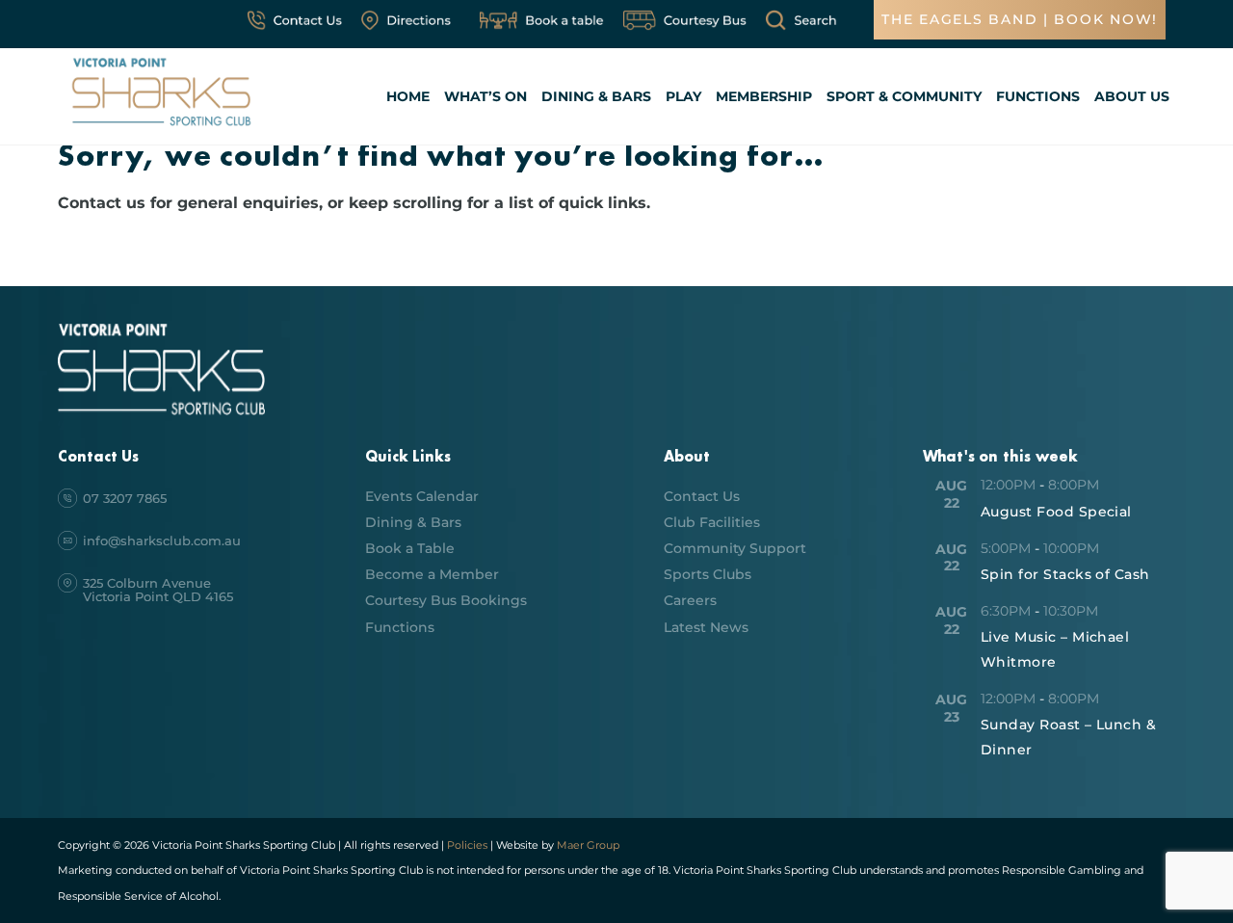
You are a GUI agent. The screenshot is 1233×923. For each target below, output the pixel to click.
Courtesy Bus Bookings (446, 600)
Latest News (706, 627)
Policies (467, 845)
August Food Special (1056, 511)
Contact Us (702, 496)
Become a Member (432, 574)
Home (408, 96)
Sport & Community (904, 96)
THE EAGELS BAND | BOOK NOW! (1019, 19)
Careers (690, 600)
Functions (1038, 96)
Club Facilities (712, 522)
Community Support (735, 548)
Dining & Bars (596, 96)
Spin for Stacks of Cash (1065, 574)
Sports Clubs (707, 574)
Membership (764, 96)
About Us (1131, 96)
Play (683, 96)
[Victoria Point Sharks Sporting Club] (161, 129)
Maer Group (586, 845)
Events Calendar (422, 496)
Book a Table (410, 548)
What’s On (485, 96)
